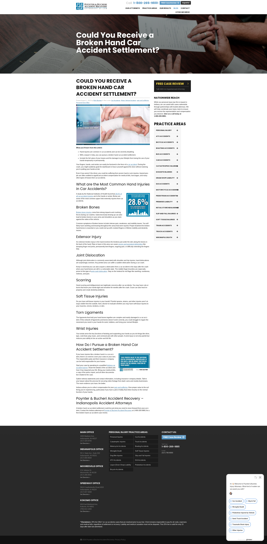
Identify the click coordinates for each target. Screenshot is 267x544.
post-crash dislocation (99, 271)
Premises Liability (164, 202)
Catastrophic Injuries (167, 166)
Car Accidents (115, 100)
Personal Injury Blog (82, 102)
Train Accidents (164, 225)
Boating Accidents (165, 148)
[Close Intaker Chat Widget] (260, 477)
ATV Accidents (163, 136)
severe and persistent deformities (130, 244)
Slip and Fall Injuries (166, 213)
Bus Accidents (163, 154)
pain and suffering (143, 100)
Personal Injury (164, 130)
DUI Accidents (162, 184)
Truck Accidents (164, 231)
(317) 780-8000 (167, 453)
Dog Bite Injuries (164, 172)
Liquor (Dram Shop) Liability (120, 465)
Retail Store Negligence (167, 207)
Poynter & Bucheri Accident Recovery (118, 410)
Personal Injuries (116, 437)
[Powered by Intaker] (249, 539)
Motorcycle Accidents (167, 190)
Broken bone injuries (83, 212)
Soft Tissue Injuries (165, 219)
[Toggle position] (255, 477)
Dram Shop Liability (165, 178)
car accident (132, 164)
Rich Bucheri (97, 100)
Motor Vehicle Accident (128, 100)
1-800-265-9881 (145, 3)
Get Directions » (85, 443)
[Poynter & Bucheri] (91, 6)
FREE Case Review (169, 3)
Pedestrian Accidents (166, 196)
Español (185, 3)
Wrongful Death (164, 237)
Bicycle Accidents (165, 142)
